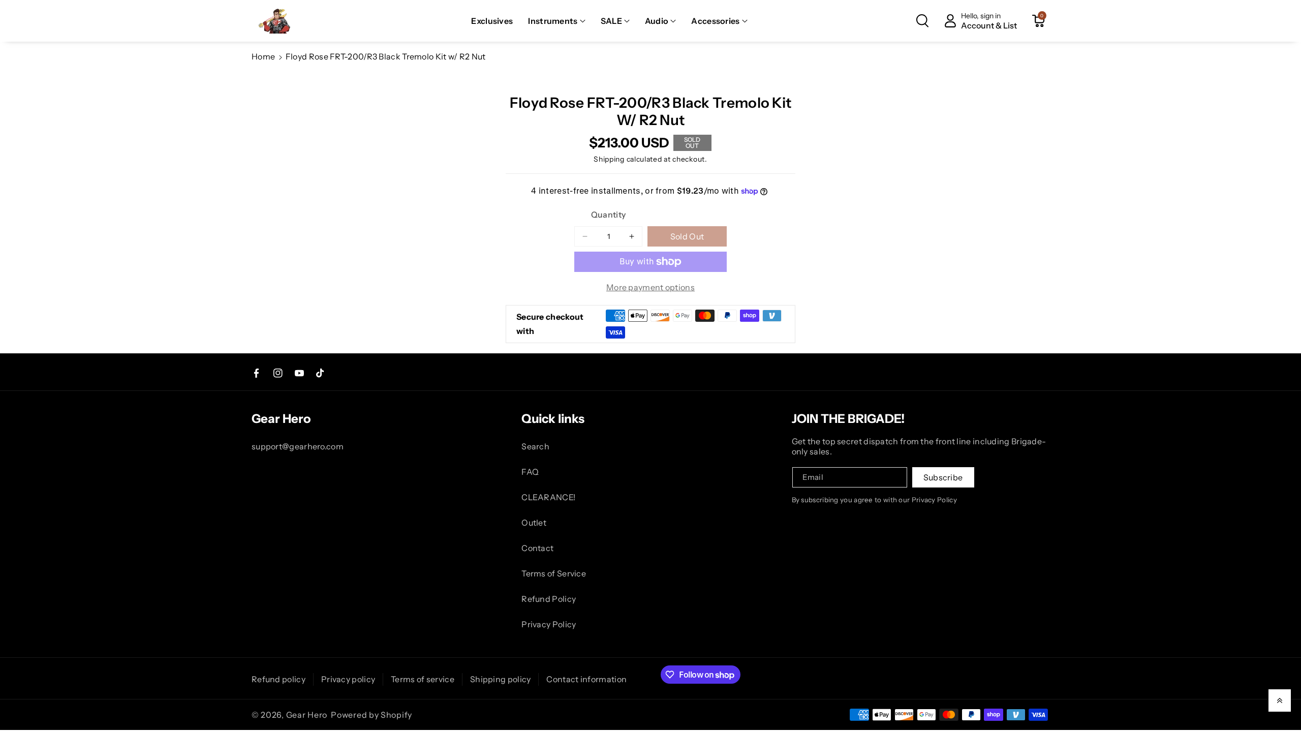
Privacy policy (348, 679)
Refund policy (278, 679)
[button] (556, 21)
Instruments (552, 21)
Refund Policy (548, 599)
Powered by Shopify (371, 715)
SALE (611, 21)
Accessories (715, 21)
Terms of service (422, 679)
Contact (537, 548)
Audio (657, 21)
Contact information (586, 679)
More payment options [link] (650, 287)
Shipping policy (500, 679)
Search (535, 446)
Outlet (533, 522)
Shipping (609, 159)
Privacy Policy (548, 624)
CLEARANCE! (548, 497)
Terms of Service (553, 573)
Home (263, 56)
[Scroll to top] (1279, 700)
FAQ (530, 472)
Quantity (608, 214)
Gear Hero (306, 715)
